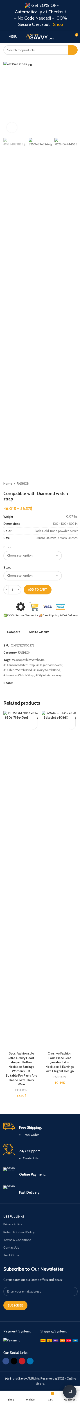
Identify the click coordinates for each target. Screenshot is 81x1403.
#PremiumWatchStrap (18, 675)
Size (6, 567)
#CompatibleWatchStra (28, 660)
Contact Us (31, 1158)
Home (7, 483)
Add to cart (37, 589)
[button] (7, 98)
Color (7, 547)
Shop (58, 24)
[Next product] (75, 483)
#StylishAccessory (49, 675)
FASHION (23, 483)
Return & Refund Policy (19, 1232)
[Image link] (11, 1340)
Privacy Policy (12, 1224)
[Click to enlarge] (12, 127)
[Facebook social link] (15, 683)
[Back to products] (69, 483)
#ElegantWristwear (49, 665)
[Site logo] (42, 36)
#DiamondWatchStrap (19, 665)
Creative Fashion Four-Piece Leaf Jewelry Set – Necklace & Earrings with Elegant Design (59, 1062)
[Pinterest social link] (26, 683)
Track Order (31, 1135)
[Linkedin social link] (31, 683)
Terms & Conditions (17, 1240)
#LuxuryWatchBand (46, 670)
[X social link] (20, 683)
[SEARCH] (73, 50)
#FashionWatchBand (17, 670)
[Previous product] (64, 483)
